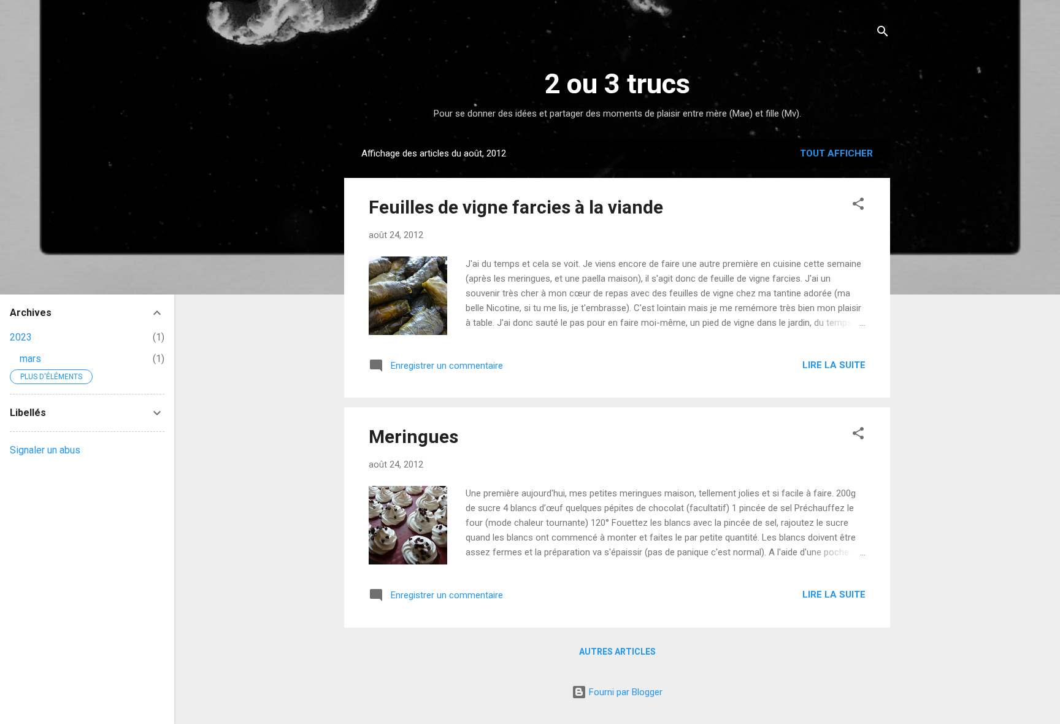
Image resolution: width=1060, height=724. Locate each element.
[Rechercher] (882, 33)
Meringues (413, 436)
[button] (858, 205)
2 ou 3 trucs (617, 83)
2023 (21, 337)
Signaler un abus (45, 450)
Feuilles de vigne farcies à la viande (516, 207)
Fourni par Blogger (624, 692)
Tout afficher (836, 153)
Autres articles (617, 652)
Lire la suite (834, 365)
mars (30, 358)
